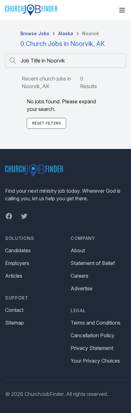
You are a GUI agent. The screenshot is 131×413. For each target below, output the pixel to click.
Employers (17, 263)
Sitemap (14, 322)
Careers (79, 276)
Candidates (18, 250)
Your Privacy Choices (95, 361)
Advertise (82, 288)
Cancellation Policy (92, 335)
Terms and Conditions (96, 322)
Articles (13, 276)
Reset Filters (46, 123)
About (78, 250)
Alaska (65, 33)
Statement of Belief (93, 263)
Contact (14, 310)
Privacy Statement (92, 348)
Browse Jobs (34, 33)
